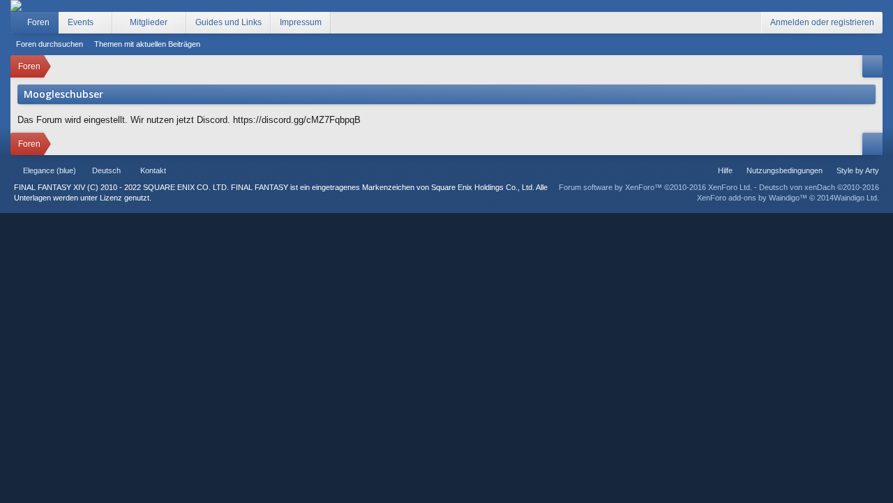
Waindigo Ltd (855, 198)
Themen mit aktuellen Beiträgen (147, 44)
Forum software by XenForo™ (655, 187)
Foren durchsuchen (49, 44)
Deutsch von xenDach (819, 187)
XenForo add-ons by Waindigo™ (752, 198)
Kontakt (153, 170)
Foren (38, 22)
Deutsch (106, 170)
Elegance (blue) (49, 170)
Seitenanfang (195, 170)
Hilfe (725, 170)
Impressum (301, 22)
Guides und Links (228, 22)
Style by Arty (857, 170)
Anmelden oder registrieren (822, 22)
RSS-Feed (212, 170)
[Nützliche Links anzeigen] (872, 66)
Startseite (178, 170)
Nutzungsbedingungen (784, 170)
